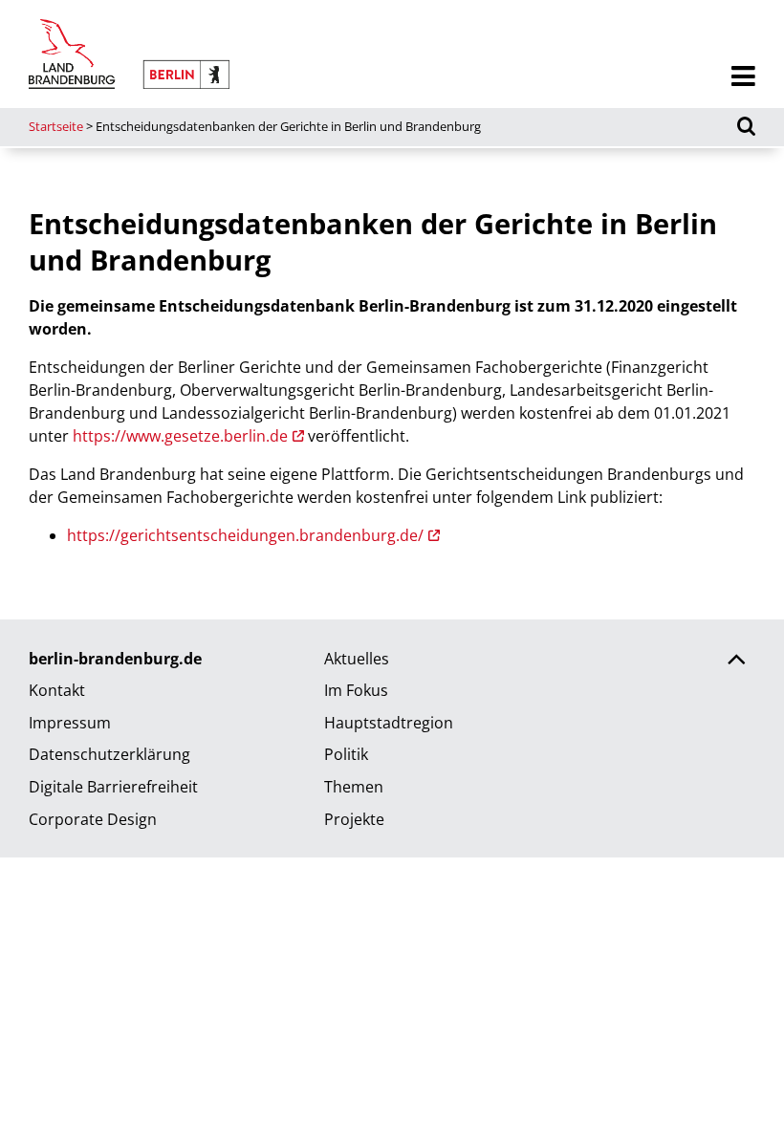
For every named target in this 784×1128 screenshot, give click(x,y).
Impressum (70, 722)
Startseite (56, 126)
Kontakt (57, 690)
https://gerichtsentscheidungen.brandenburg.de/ (245, 535)
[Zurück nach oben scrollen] (736, 661)
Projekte (354, 819)
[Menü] (743, 76)
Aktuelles (356, 658)
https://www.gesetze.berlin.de (180, 435)
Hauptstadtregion (388, 722)
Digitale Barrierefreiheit (113, 786)
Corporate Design (93, 819)
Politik (346, 754)
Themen (353, 786)
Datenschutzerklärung (109, 754)
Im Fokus (356, 690)
